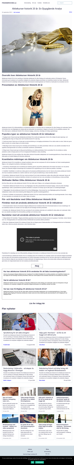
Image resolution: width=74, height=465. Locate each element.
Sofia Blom (42, 344)
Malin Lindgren (7, 380)
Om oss (34, 3)
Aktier (70, 12)
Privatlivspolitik (39, 462)
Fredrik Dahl (6, 344)
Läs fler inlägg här (37, 303)
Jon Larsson (16, 12)
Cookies (40, 3)
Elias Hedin (42, 380)
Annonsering (27, 3)
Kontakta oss (46, 3)
